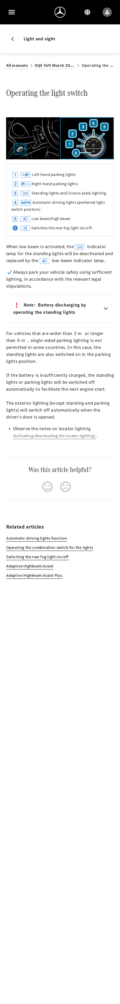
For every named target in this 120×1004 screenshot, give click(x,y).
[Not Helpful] (65, 486)
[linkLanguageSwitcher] (87, 12)
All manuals (17, 65)
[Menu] (12, 12)
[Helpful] (47, 486)
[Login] (107, 12)
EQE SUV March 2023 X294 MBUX (55, 65)
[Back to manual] (15, 39)
